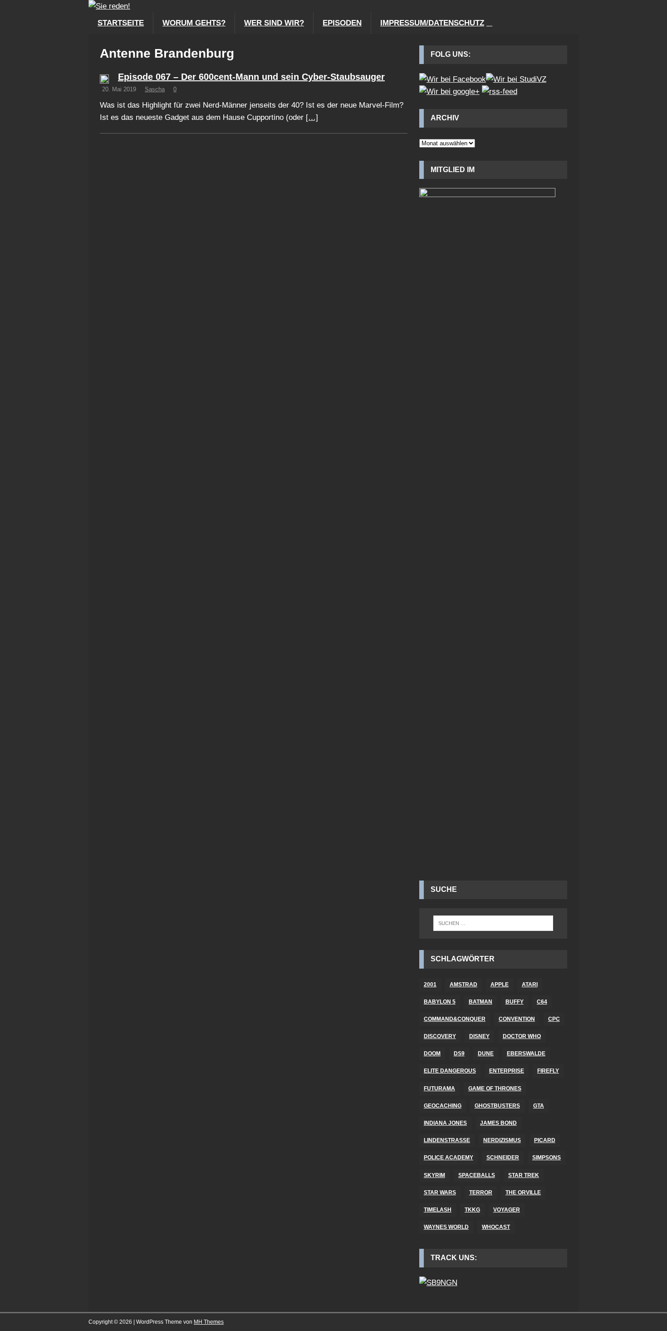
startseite (121, 23)
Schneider (502, 1157)
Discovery (440, 1036)
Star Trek (523, 1175)
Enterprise (506, 1071)
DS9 (459, 1053)
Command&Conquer (455, 1019)
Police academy (448, 1157)
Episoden (342, 23)
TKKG (472, 1210)
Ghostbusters (497, 1106)
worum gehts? (194, 23)
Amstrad (463, 984)
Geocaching (442, 1106)
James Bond (498, 1123)
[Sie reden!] (109, 6)
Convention (517, 1019)
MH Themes (209, 1322)
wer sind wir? (274, 23)
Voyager (506, 1210)
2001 (430, 984)
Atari (530, 984)
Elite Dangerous (450, 1071)
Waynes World (446, 1227)
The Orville (523, 1192)
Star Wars (440, 1192)
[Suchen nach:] (493, 923)
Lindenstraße (447, 1140)
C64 (542, 1002)
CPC (554, 1019)
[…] (312, 117)
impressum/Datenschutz (432, 23)
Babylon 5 (440, 1002)
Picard (544, 1140)
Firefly (548, 1071)
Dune (486, 1053)
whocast (496, 1227)
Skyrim (434, 1175)
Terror (480, 1192)
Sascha (155, 89)
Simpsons (546, 1157)
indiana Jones (445, 1123)
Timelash (437, 1210)
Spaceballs (476, 1175)
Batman (480, 1002)
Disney (479, 1036)
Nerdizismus (502, 1140)
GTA (538, 1106)
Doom (432, 1053)
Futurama (439, 1088)
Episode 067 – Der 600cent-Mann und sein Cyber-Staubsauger (251, 77)
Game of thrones (494, 1088)
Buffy (514, 1002)
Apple (499, 984)
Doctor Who (522, 1036)
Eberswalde (526, 1053)
